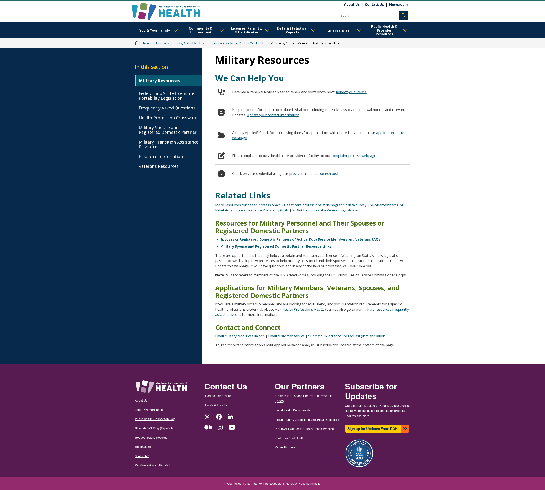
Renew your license (351, 92)
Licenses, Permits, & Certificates (246, 30)
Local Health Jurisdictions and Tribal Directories (307, 419)
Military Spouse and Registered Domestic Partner (168, 130)
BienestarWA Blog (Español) (154, 428)
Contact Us (374, 4)
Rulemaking (143, 446)
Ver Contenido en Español (152, 465)
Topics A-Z (142, 456)
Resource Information (161, 156)
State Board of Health (289, 438)
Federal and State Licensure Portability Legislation (166, 96)
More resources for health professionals (247, 205)
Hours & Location (216, 405)
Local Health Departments (292, 410)
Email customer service (286, 336)
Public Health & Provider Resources (384, 30)
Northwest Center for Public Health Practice (304, 429)
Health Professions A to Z (302, 309)
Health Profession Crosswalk (167, 118)
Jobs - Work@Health (149, 409)
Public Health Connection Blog (155, 419)
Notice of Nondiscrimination (304, 483)
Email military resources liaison (240, 336)
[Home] (169, 11)
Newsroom (398, 4)
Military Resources (159, 81)
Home (146, 43)
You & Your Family (154, 30)
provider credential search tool (313, 173)
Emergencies (338, 30)
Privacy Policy (232, 483)
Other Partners (285, 447)
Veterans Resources (159, 166)
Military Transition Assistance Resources (168, 144)
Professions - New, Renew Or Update (237, 43)
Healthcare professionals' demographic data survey (325, 205)
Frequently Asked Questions (167, 108)
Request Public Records (151, 437)
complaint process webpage (353, 155)
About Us (352, 4)
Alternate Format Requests (263, 483)
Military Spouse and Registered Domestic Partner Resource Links (275, 246)
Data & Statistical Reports (292, 30)
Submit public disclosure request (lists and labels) (347, 336)
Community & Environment (200, 30)
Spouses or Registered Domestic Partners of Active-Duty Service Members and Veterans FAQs (300, 239)
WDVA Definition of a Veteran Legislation (325, 210)
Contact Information (218, 396)
